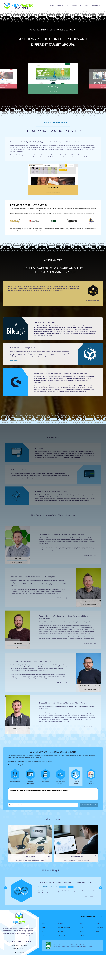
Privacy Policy (99, 927)
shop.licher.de (53, 91)
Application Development (64, 927)
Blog (43, 927)
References (45, 931)
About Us (82, 927)
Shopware (60, 931)
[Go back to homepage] (19, 918)
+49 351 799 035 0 (19, 952)
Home (43, 923)
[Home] (18, 5)
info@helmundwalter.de (19, 949)
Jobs (43, 936)
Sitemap (98, 936)
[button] (5, 887)
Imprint (97, 931)
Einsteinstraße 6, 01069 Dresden (19, 945)
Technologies (83, 936)
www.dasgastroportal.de (53, 192)
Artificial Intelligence (63, 936)
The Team (82, 931)
